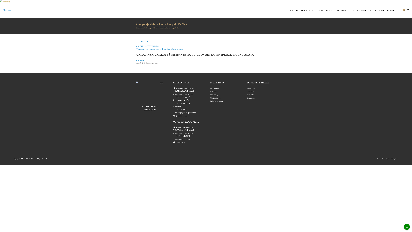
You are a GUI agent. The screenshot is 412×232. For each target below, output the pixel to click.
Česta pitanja (215, 98)
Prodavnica (214, 88)
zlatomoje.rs (180, 142)
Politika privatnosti (217, 101)
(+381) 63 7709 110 (182, 97)
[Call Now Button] (407, 227)
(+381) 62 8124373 (182, 136)
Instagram (251, 98)
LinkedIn (250, 95)
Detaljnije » (140, 60)
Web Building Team (393, 159)
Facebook (251, 88)
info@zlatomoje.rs (182, 139)
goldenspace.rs (181, 116)
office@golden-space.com (185, 112)
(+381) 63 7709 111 (182, 109)
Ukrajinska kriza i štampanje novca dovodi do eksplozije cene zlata (195, 54)
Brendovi (213, 91)
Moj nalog (214, 95)
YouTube (250, 91)
